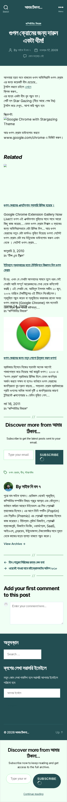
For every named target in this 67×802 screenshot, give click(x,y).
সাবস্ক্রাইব (12, 705)
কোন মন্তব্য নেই (36, 56)
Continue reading (33, 793)
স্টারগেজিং (29, 472)
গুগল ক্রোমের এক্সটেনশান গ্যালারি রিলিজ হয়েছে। (29, 205)
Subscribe (49, 454)
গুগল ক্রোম (14, 472)
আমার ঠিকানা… (22, 732)
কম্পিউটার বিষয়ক (33, 23)
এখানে (28, 87)
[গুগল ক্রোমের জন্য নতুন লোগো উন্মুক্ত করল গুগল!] (33, 334)
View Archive (14, 544)
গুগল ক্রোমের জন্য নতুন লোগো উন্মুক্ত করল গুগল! (30, 358)
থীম (22, 472)
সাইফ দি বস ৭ (24, 50)
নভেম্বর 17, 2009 (48, 50)
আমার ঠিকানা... (33, 7)
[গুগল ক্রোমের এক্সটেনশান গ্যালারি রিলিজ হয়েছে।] (33, 181)
